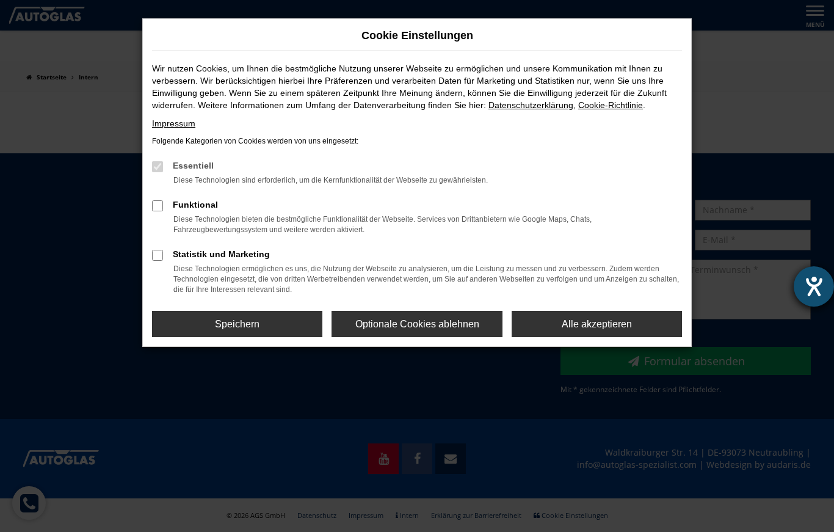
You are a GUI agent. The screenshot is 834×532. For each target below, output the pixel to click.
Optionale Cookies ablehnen (417, 324)
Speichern (237, 324)
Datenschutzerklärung (530, 105)
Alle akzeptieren (597, 324)
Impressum (173, 123)
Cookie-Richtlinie (610, 105)
